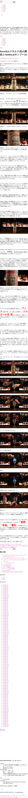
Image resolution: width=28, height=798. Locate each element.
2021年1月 (5, 679)
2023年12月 (6, 630)
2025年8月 (5, 600)
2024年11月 (6, 614)
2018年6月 (5, 715)
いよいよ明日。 (7, 570)
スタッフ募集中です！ (8, 567)
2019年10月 (6, 693)
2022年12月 (6, 647)
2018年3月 (5, 720)
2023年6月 (5, 639)
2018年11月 (6, 709)
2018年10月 (6, 711)
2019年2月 (5, 705)
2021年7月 (5, 670)
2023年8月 (5, 636)
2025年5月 (5, 604)
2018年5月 (5, 717)
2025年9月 (5, 598)
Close (1, 0)
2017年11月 (6, 726)
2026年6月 (5, 588)
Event (4, 577)
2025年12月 (6, 594)
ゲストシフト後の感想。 (9, 568)
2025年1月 (5, 610)
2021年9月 (5, 667)
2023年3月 (5, 644)
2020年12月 (6, 680)
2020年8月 (5, 682)
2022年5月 (5, 656)
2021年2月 (5, 677)
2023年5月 (5, 641)
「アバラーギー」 (7, 564)
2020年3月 (5, 688)
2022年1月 (5, 662)
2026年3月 (5, 591)
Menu (4, 7)
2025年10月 (6, 597)
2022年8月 (5, 651)
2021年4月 (5, 674)
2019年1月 (5, 706)
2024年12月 (6, 612)
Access (4, 8)
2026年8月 (5, 585)
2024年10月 (6, 615)
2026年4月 (5, 589)
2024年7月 (5, 620)
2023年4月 (5, 642)
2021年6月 (5, 671)
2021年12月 (6, 664)
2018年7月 (5, 714)
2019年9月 (5, 694)
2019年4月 (5, 702)
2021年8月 (5, 668)
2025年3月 (5, 607)
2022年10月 (6, 648)
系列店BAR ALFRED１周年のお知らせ (13, 571)
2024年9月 (5, 617)
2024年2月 (5, 627)
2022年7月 (5, 653)
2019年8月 (5, 696)
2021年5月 (5, 673)
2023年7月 (5, 638)
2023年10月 (6, 633)
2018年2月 (5, 721)
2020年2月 (5, 689)
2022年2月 (5, 661)
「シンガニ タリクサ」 (9, 562)
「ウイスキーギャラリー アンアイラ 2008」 (14, 558)
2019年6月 (5, 699)
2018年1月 (5, 723)
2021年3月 (5, 676)
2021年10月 (6, 665)
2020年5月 (5, 685)
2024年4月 (5, 624)
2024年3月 (5, 626)
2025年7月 (5, 601)
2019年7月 (5, 697)
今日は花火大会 (7, 565)
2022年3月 (5, 659)
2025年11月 (6, 595)
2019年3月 (5, 703)
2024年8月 (5, 618)
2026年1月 (5, 592)
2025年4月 (5, 606)
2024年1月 (5, 629)
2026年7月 (5, 586)
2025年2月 (5, 609)
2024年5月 (5, 623)
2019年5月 (5, 700)
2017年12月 (6, 724)
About (4, 6)
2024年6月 (5, 621)
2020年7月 (5, 683)
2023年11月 (6, 632)
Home (4, 4)
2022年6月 (5, 655)
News (4, 10)
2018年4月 (5, 718)
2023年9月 (5, 635)
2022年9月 (5, 650)
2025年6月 (5, 603)
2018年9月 (5, 712)
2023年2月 (5, 645)
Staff (4, 11)
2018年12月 (6, 708)
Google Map (8, 766)
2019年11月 (6, 691)
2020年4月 (5, 686)
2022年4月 (5, 658)
